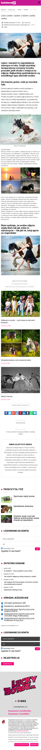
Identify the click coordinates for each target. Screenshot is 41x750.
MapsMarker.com (14, 625)
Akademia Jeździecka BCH (17, 606)
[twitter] (10, 413)
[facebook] (6, 413)
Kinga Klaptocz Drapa (20, 444)
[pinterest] (20, 413)
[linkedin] (24, 413)
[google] (13, 413)
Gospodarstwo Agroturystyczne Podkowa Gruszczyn (19, 619)
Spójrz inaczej (6, 396)
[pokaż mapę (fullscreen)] (2, 603)
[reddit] (17, 413)
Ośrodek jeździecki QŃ (15, 603)
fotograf (26, 9)
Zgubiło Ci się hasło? (11, 551)
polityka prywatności (23, 731)
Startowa (3, 9)
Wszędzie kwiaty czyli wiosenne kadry (16, 360)
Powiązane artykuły (20, 284)
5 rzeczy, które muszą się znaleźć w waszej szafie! (20, 431)
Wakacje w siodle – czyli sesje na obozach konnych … (18, 321)
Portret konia (20, 421)
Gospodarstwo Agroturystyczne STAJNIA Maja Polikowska (19, 615)
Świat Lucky (11, 9)
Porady (19, 9)
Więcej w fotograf (19, 281)
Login (37, 548)
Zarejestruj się (7, 663)
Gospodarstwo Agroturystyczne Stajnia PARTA (19, 610)
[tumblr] (27, 413)
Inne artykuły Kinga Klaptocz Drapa (19, 287)
